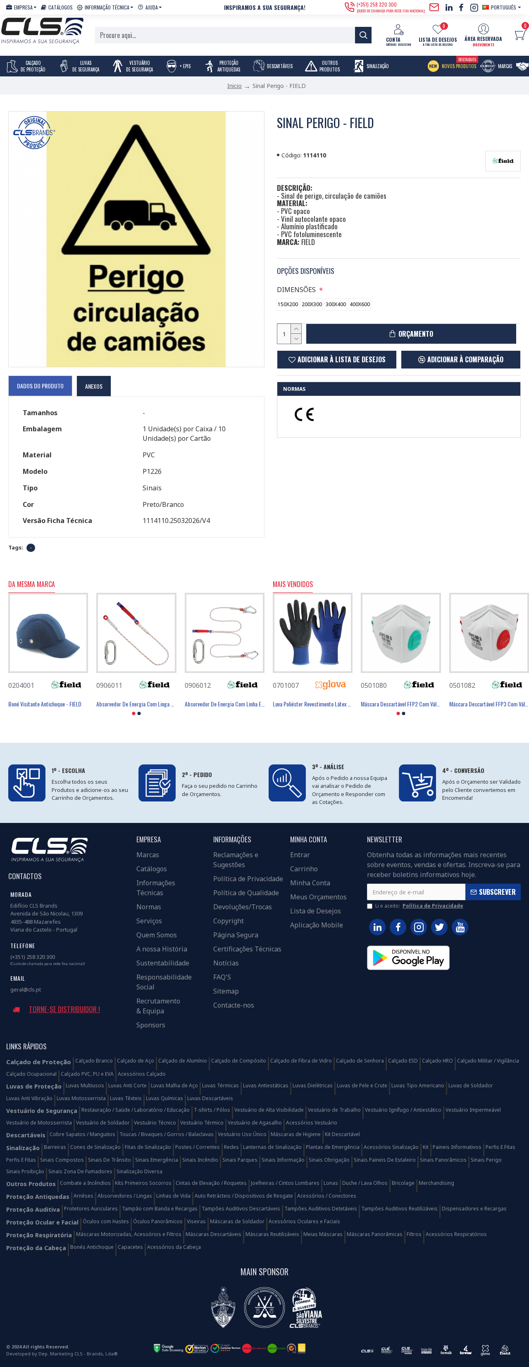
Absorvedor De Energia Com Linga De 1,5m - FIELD (136, 704)
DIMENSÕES (296, 289)
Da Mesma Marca (31, 584)
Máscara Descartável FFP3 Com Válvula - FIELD (489, 704)
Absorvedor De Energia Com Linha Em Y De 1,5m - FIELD (224, 704)
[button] (134, 713)
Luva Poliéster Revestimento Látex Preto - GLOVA (313, 704)
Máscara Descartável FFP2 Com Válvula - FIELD (401, 704)
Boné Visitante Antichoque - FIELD (44, 704)
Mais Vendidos (293, 584)
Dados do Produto (40, 385)
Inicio (234, 86)
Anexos (93, 386)
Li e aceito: (419, 905)
